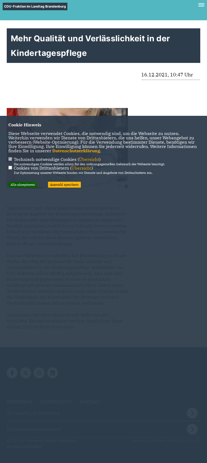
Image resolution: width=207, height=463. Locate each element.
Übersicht (89, 159)
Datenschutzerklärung (76, 150)
